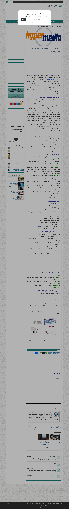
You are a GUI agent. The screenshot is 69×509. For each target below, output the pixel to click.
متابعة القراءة (34, 22)
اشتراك (23, 19)
